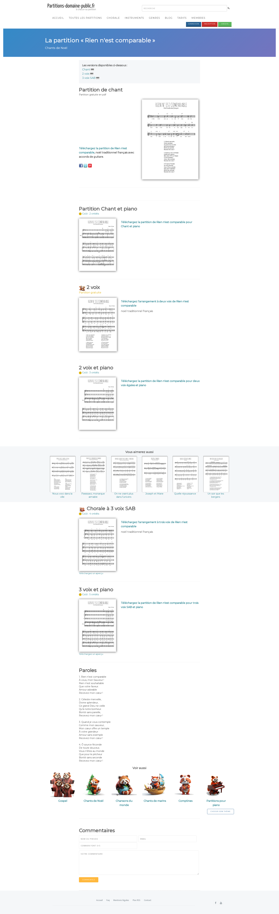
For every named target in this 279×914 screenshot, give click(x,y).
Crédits (224, 24)
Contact (147, 900)
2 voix (85, 73)
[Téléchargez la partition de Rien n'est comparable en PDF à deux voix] (98, 324)
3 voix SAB (88, 77)
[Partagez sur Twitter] (85, 165)
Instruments (134, 17)
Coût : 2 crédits (90, 213)
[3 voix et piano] (97, 77)
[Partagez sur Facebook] (81, 165)
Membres (198, 17)
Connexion (193, 24)
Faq (108, 900)
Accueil (58, 17)
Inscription (209, 24)
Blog (168, 17)
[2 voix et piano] (91, 73)
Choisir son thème (221, 811)
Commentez (88, 880)
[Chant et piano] (92, 69)
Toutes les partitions (85, 17)
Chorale (113, 17)
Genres (154, 17)
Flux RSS (136, 900)
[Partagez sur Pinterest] (90, 165)
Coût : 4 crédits (90, 513)
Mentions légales (121, 900)
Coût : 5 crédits (90, 594)
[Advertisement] (108, 122)
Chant (86, 69)
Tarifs (182, 17)
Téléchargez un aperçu (91, 573)
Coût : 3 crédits (90, 372)
